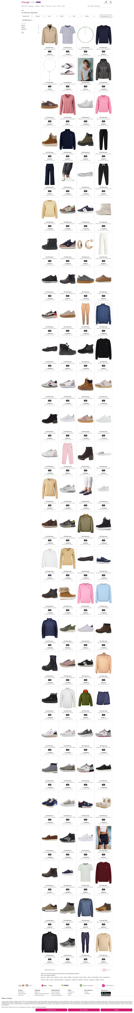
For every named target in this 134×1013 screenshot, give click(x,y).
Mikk (101, 977)
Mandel (51, 979)
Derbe (65, 977)
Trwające (86, 992)
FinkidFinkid (74, 979)
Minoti (89, 977)
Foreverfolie (75, 977)
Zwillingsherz (67, 979)
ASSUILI (43, 979)
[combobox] (99, 6)
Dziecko (23, 25)
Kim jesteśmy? (21, 992)
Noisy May (86, 979)
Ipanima (102, 979)
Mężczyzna (23, 29)
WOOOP (97, 979)
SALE (22, 33)
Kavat (58, 973)
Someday (56, 977)
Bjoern (64, 973)
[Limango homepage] (26, 2)
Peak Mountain (53, 973)
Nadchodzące (87, 993)
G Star (61, 973)
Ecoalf (80, 977)
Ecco (45, 973)
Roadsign (92, 979)
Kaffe (47, 979)
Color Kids (43, 977)
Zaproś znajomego (22, 993)
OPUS (48, 977)
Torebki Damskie (71, 973)
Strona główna (71, 992)
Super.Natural (106, 977)
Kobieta (23, 27)
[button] (110, 2)
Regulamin (37, 992)
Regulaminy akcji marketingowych (42, 993)
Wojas (42, 973)
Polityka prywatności (39, 995)
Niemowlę (70, 993)
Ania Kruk (48, 973)
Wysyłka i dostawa (55, 992)
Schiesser (80, 979)
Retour (84, 977)
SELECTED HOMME (58, 979)
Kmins (61, 977)
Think (67, 973)
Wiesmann (77, 973)
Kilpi (52, 977)
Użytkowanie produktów (56, 995)
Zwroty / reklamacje (55, 993)
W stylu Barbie (95, 977)
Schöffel (69, 977)
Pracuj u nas (20, 995)
